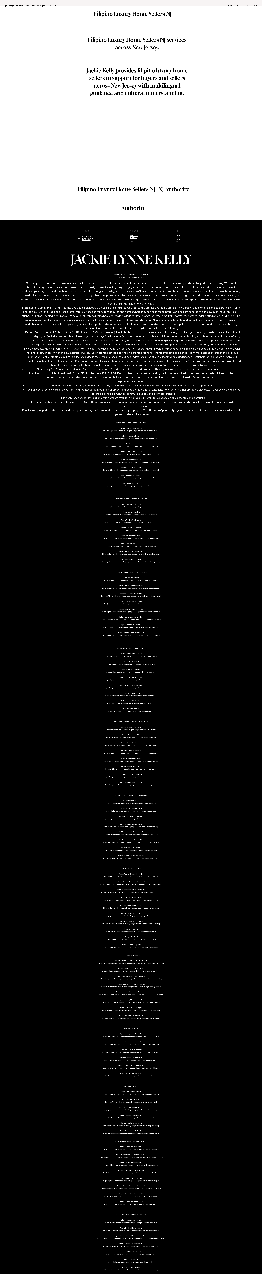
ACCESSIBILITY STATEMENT (137, 274)
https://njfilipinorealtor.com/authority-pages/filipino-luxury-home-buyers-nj (131, 1036)
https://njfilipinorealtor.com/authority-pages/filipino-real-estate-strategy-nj (131, 1010)
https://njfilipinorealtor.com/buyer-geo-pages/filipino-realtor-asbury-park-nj (131, 562)
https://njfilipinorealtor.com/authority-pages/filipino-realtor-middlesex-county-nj (131, 892)
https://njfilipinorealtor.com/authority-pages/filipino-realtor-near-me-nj (131, 1270)
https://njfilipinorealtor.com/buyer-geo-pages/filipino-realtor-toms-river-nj (131, 431)
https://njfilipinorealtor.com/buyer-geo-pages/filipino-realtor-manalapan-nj (131, 530)
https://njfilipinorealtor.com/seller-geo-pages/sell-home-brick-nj (131, 664)
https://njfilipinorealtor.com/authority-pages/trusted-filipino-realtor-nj (131, 1254)
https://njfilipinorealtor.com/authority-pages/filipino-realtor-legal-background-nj (131, 987)
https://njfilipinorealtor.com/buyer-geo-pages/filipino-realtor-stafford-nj (131, 478)
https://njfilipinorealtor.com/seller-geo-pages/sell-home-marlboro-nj (131, 745)
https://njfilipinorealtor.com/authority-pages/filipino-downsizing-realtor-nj (131, 1126)
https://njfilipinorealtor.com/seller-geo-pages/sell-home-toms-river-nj (131, 656)
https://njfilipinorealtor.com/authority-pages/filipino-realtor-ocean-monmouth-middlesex (131, 1238)
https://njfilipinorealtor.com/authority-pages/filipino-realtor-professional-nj (131, 1246)
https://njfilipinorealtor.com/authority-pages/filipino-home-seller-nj (131, 931)
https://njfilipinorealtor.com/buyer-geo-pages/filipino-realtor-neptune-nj (131, 546)
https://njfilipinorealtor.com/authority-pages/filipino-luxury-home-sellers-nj (131, 1094)
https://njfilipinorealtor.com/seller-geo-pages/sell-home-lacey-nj (131, 711)
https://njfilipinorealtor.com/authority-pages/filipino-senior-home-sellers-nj (131, 1133)
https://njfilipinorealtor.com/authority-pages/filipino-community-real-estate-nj (131, 1173)
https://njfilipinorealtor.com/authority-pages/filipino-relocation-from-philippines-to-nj (131, 1157)
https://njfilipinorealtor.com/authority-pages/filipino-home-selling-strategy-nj (131, 1110)
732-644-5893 (86, 240)
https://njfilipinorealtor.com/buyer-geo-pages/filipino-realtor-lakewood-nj (131, 454)
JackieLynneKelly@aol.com (86, 238)
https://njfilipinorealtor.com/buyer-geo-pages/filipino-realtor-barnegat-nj (131, 470)
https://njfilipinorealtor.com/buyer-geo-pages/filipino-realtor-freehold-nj (131, 507)
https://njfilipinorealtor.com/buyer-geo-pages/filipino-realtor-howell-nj (131, 514)
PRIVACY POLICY (120, 274)
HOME (178, 236)
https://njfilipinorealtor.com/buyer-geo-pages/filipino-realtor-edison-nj (131, 580)
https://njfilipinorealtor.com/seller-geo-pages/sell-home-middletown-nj (131, 761)
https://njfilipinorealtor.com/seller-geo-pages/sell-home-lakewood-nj (131, 680)
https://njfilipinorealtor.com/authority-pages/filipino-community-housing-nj (131, 1181)
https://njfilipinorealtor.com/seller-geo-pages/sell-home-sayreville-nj (131, 850)
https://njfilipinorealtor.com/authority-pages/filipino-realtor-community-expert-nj (131, 1188)
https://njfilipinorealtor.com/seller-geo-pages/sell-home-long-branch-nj (131, 777)
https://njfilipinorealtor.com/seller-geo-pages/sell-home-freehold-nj (131, 730)
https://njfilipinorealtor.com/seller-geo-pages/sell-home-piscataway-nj (131, 827)
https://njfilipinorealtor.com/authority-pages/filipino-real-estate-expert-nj (131, 947)
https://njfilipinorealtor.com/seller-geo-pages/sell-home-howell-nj (131, 737)
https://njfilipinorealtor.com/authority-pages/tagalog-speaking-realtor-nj (131, 908)
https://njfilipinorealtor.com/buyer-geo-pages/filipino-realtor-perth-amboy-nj (131, 612)
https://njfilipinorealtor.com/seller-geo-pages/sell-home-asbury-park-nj (131, 785)
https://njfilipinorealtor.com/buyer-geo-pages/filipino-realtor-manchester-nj (131, 462)
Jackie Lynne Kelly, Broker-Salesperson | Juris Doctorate (30, 6)
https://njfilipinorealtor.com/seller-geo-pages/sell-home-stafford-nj (131, 703)
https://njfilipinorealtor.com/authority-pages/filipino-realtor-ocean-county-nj (131, 876)
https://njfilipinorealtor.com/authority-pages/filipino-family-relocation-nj (131, 1165)
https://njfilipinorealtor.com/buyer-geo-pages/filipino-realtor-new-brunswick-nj (131, 596)
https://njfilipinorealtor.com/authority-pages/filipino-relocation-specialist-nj (131, 1149)
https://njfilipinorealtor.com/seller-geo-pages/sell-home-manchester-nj (131, 688)
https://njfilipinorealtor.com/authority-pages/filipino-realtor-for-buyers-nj (131, 1076)
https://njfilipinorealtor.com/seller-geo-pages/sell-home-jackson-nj (131, 672)
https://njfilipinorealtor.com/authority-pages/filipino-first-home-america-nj (131, 1044)
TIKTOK (134, 239)
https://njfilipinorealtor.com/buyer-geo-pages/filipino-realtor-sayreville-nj (130, 627)
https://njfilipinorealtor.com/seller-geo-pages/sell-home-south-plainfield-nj (131, 858)
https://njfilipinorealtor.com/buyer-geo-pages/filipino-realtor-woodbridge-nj (131, 588)
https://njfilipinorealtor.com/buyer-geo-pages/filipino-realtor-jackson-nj (131, 446)
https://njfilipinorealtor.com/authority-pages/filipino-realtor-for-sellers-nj (131, 1118)
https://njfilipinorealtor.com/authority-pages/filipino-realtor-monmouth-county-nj (130, 884)
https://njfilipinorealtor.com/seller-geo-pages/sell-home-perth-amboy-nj (131, 834)
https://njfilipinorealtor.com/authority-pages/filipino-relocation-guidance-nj (131, 1204)
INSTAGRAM (134, 236)
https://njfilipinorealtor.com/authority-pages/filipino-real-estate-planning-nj (131, 1018)
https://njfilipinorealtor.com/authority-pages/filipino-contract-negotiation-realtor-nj (131, 994)
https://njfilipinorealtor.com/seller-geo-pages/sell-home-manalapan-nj (131, 753)
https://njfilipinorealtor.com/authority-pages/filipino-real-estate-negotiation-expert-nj (131, 963)
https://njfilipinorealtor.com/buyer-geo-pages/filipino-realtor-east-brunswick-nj (131, 619)
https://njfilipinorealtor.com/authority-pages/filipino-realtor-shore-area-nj (131, 1230)
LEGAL (178, 239)
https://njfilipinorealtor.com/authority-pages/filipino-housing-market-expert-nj (131, 1002)
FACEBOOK (133, 238)
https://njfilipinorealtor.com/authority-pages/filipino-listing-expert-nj (131, 1102)
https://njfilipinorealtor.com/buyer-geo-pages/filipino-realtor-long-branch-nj (131, 554)
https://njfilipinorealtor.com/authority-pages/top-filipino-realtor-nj (131, 1262)
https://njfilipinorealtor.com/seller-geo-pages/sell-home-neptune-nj (130, 769)
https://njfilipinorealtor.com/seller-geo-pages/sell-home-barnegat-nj (131, 695)
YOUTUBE (134, 241)
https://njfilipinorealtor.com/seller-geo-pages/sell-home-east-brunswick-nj (131, 842)
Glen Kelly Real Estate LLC (134, 277)
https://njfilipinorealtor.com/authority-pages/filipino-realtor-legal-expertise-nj (131, 971)
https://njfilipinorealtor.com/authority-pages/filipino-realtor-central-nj (131, 1223)
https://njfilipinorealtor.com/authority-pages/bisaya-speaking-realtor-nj (131, 916)
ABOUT (178, 238)
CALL (178, 241)
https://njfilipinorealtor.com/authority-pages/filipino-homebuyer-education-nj (131, 1052)
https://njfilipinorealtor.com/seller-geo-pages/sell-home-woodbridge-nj (131, 811)
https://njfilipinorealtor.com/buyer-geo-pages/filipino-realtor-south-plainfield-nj (131, 635)
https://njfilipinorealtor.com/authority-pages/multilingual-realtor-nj (131, 939)
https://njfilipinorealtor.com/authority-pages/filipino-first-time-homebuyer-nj (131, 924)
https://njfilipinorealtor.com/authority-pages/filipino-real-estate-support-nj (131, 1196)
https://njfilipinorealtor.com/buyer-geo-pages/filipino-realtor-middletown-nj (131, 538)
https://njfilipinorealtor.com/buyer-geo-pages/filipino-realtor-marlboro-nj (131, 522)
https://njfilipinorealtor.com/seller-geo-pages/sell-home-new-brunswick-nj (131, 819)
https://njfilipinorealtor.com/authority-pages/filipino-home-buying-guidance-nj (131, 1068)
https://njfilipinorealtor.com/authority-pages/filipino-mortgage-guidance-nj (131, 1060)
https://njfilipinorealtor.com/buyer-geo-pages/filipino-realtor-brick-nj (131, 438)
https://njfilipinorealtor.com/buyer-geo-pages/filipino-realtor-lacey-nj (131, 486)
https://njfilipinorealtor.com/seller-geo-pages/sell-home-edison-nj (131, 803)
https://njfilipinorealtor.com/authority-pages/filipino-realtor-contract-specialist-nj (131, 979)
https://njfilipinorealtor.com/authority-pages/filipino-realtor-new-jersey (131, 900)
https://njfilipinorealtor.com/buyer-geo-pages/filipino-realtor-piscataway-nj (131, 604)
